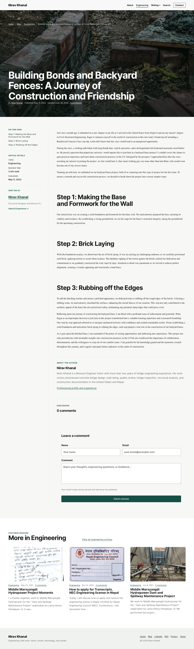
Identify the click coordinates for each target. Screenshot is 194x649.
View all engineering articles (97, 539)
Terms (183, 636)
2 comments (161, 585)
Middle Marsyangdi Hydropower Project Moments (30, 591)
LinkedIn (158, 636)
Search (166, 5)
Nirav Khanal (17, 103)
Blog (19, 24)
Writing (154, 5)
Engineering (142, 5)
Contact (179, 5)
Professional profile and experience (77, 388)
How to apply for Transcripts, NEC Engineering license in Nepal (94, 591)
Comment (67, 460)
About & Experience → (18, 208)
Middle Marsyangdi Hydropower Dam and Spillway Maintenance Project (152, 593)
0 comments (76, 103)
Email (125, 445)
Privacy (174, 636)
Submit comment (121, 499)
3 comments (101, 585)
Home (11, 24)
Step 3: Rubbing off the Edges (23, 145)
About (130, 5)
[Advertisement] (97, 48)
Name (64, 445)
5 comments (40, 585)
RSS (166, 636)
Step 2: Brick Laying (18, 141)
